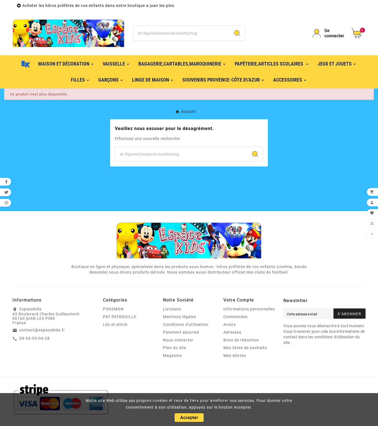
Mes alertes (234, 355)
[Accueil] (25, 63)
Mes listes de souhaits (245, 348)
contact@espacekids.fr (42, 330)
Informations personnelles (249, 309)
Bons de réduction (241, 340)
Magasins (172, 355)
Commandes (235, 317)
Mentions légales (179, 317)
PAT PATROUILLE (119, 317)
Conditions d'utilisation (186, 324)
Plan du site (174, 348)
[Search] (237, 33)
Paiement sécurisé (181, 332)
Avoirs (229, 324)
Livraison (172, 309)
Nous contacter (178, 340)
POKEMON (113, 309)
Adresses (232, 332)
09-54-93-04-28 (34, 338)
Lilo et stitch (115, 324)
